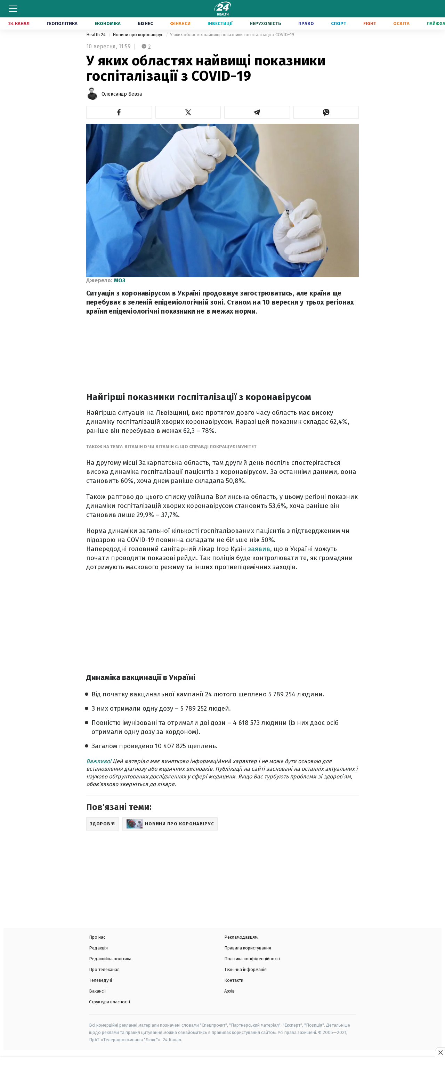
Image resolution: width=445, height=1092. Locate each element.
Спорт (338, 23)
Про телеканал (104, 969)
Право (306, 23)
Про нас (97, 937)
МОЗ (120, 280)
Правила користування (247, 948)
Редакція (98, 948)
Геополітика (62, 23)
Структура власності (109, 1001)
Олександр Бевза (122, 94)
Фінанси (180, 23)
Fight (369, 23)
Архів (229, 991)
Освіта (401, 23)
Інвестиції (220, 23)
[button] (119, 112)
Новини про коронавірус (138, 34)
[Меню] (13, 9)
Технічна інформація (245, 969)
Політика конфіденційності (252, 958)
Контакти (233, 980)
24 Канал (19, 23)
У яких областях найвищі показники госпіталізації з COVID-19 (232, 34)
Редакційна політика (110, 958)
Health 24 (96, 34)
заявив (259, 549)
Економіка (108, 23)
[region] (222, 1075)
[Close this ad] (440, 1052)
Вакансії (97, 991)
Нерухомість (265, 23)
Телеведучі (100, 980)
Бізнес (145, 23)
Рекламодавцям (241, 937)
